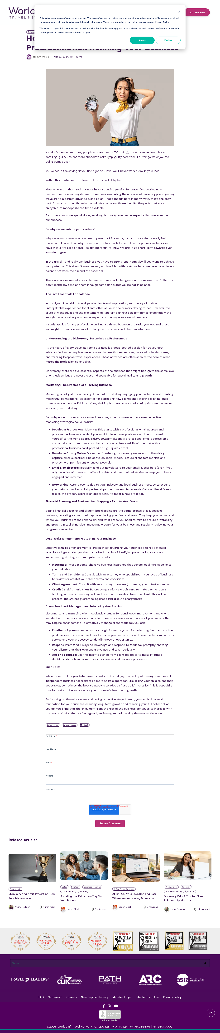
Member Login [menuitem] (122, 997)
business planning (92, 887)
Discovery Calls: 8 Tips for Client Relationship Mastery (184, 898)
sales (64, 887)
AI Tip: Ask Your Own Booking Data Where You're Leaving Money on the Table (135, 898)
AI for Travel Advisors (124, 889)
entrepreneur (68, 891)
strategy (75, 887)
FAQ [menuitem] (41, 997)
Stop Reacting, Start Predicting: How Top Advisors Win (32, 896)
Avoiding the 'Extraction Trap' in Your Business (81, 898)
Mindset (84, 725)
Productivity (16, 889)
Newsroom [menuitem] (55, 997)
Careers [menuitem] (71, 997)
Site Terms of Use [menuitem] (147, 997)
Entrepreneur (69, 725)
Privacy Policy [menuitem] (172, 997)
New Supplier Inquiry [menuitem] (94, 997)
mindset (83, 891)
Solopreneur (33, 32)
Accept (142, 40)
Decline (168, 40)
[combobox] (110, 963)
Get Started (197, 12)
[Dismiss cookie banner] (179, 12)
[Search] (205, 963)
